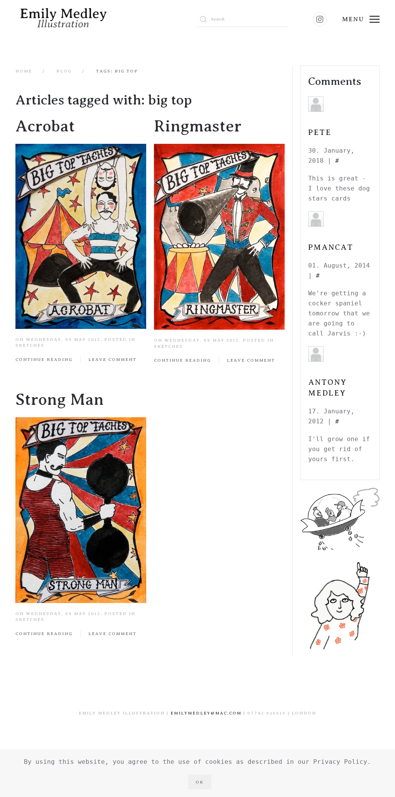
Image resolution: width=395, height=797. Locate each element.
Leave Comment (112, 359)
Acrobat (45, 126)
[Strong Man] (80, 509)
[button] (361, 19)
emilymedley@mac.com (205, 713)
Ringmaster (197, 126)
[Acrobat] (80, 236)
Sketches (29, 345)
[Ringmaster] (219, 236)
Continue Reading (44, 359)
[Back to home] (97, 19)
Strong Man (59, 400)
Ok (200, 782)
